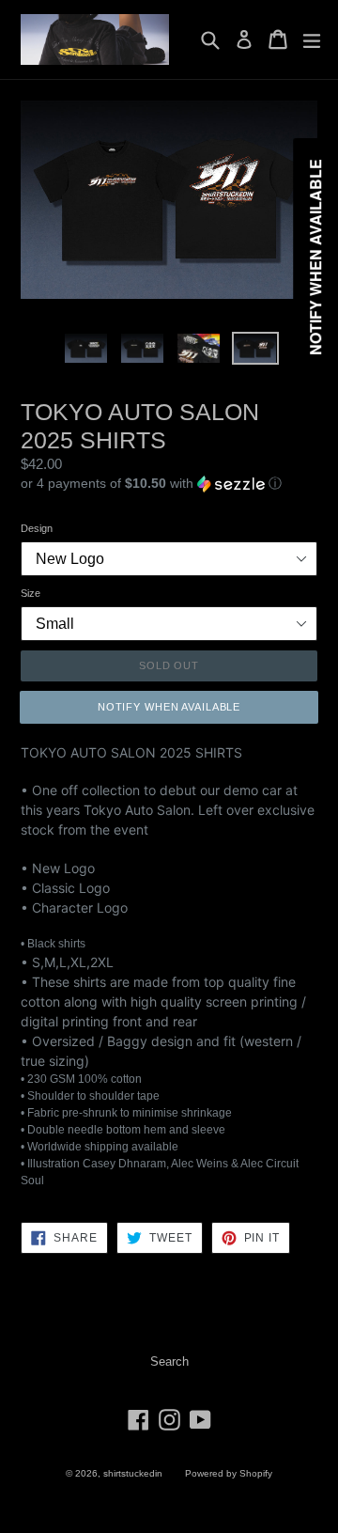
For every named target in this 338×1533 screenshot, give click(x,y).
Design (37, 528)
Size (30, 593)
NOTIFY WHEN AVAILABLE (169, 706)
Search (169, 1361)
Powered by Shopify (228, 1473)
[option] (86, 348)
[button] (169, 484)
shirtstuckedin (132, 1473)
